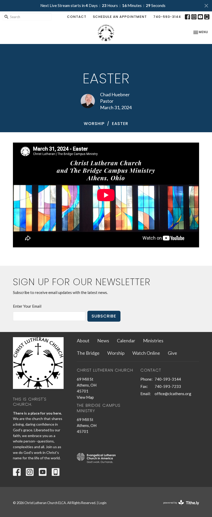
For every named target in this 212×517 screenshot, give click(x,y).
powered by (178, 507)
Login (103, 503)
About (83, 340)
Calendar (126, 340)
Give (172, 353)
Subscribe (104, 316)
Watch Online (146, 353)
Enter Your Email (27, 306)
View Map (85, 397)
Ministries (153, 340)
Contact (76, 16)
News (103, 340)
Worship (94, 124)
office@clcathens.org (173, 393)
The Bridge (88, 353)
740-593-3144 (167, 16)
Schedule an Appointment (120, 16)
